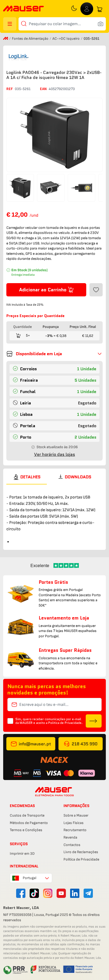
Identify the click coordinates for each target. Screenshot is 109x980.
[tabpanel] (54, 514)
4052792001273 (62, 89)
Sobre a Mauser (75, 815)
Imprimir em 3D (22, 853)
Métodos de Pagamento (29, 823)
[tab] (26, 477)
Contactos (71, 845)
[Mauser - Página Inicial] (23, 9)
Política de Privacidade (81, 859)
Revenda (70, 837)
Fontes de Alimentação (30, 38)
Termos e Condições (26, 830)
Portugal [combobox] (29, 878)
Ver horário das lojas (54, 454)
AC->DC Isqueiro (66, 38)
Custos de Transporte (27, 815)
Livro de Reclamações (80, 852)
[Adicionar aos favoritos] (96, 289)
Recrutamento (75, 830)
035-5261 (22, 89)
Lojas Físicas (73, 823)
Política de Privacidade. (65, 722)
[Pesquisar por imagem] (100, 23)
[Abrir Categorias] (9, 23)
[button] (54, 354)
